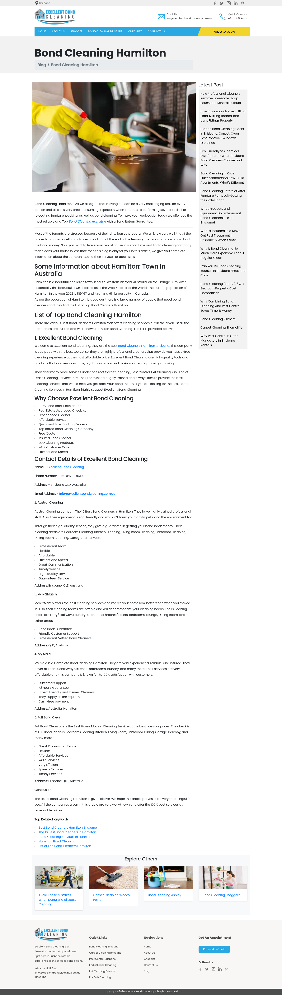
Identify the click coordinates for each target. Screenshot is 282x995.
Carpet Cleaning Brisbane (105, 953)
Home (147, 947)
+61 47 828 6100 (237, 18)
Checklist (149, 959)
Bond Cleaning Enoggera (222, 895)
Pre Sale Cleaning (100, 977)
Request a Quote (214, 949)
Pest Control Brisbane (102, 959)
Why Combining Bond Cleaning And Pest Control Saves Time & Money (220, 306)
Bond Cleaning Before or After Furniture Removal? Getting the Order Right (222, 196)
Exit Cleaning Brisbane (102, 971)
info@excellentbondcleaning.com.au (189, 18)
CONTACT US (156, 31)
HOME (42, 31)
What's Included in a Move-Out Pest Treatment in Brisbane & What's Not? (221, 235)
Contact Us (151, 965)
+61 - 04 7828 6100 (46, 968)
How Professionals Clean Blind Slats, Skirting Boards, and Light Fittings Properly (223, 116)
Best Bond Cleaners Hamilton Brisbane (68, 827)
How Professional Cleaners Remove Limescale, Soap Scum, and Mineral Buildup (220, 98)
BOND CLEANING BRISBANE (105, 31)
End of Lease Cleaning (102, 965)
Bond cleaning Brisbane (103, 947)
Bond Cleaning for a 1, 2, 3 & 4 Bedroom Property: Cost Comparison (222, 288)
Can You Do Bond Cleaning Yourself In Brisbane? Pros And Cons (223, 271)
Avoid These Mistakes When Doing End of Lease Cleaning (58, 900)
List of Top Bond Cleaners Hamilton (65, 846)
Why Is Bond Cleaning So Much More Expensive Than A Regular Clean (222, 253)
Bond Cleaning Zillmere (218, 319)
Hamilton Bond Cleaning (57, 841)
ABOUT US (58, 31)
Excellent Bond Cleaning (65, 467)
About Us (149, 953)
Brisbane (40, 977)
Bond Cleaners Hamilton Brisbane (143, 345)
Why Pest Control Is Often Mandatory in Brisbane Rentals (219, 340)
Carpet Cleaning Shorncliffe (221, 327)
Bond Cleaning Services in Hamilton (65, 836)
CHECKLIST (135, 31)
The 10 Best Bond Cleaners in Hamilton (67, 832)
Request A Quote (224, 31)
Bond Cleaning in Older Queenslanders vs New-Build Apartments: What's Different (222, 178)
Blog (42, 65)
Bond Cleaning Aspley (164, 895)
